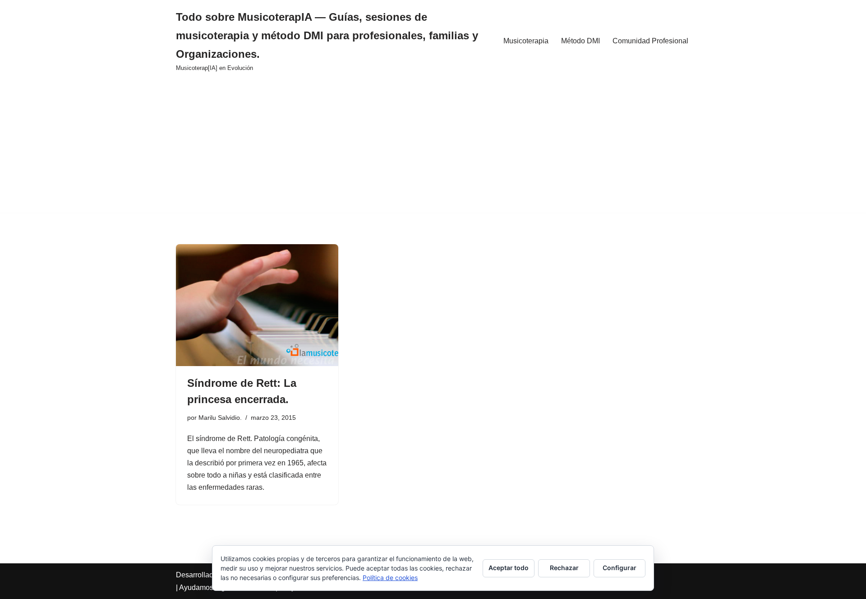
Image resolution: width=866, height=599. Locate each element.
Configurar (619, 567)
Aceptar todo (508, 567)
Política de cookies (390, 577)
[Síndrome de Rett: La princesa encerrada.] (257, 305)
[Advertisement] (433, 149)
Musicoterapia (525, 41)
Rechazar (564, 567)
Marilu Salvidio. (220, 417)
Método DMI (580, 41)
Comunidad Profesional (650, 41)
